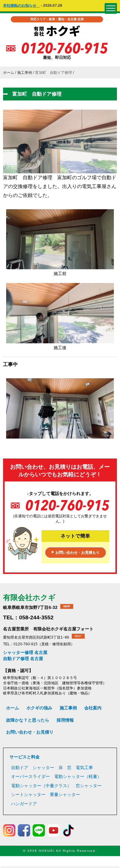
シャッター (43, 767)
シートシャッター (28, 794)
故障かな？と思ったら (27, 720)
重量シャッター (65, 794)
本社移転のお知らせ (21, 5)
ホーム (8, 72)
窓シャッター (89, 785)
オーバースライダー (30, 776)
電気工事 (84, 767)
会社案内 (93, 707)
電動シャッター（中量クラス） (41, 785)
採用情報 (65, 720)
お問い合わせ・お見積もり (75, 552)
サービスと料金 (25, 756)
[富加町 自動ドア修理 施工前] (60, 266)
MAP (66, 606)
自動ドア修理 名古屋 (23, 658)
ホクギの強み (39, 707)
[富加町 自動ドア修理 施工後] (60, 340)
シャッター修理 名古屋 (25, 652)
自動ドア (19, 767)
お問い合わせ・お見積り (30, 732)
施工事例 (24, 72)
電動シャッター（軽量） (78, 776)
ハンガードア (24, 803)
